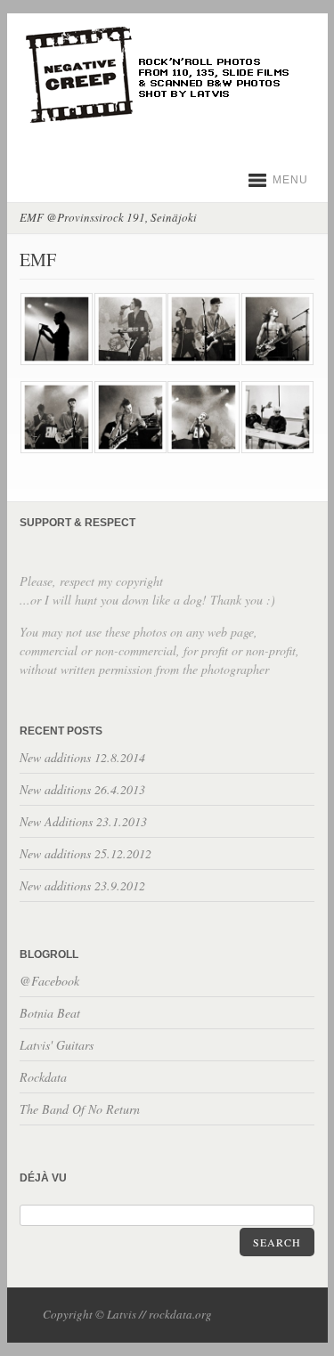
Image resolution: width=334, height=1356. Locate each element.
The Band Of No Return (80, 1108)
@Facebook (49, 980)
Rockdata (43, 1076)
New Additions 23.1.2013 (83, 821)
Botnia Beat (50, 1012)
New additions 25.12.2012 (85, 853)
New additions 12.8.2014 (82, 757)
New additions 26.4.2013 (82, 789)
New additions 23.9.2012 (82, 885)
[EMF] (56, 362)
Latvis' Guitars (57, 1044)
